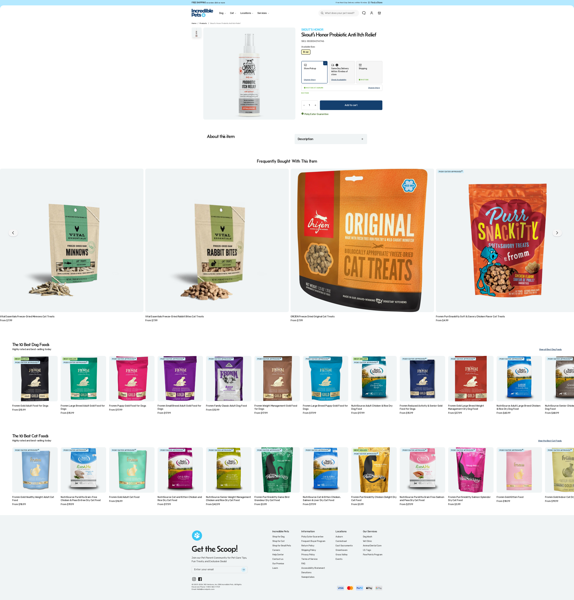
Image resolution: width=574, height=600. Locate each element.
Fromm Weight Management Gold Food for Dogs (275, 407)
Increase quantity (315, 105)
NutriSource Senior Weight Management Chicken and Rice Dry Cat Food (228, 499)
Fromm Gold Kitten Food (510, 497)
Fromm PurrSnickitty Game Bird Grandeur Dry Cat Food (271, 499)
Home (194, 23)
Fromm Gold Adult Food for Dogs (30, 405)
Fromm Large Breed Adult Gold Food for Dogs (83, 407)
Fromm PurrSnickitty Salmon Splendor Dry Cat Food (469, 499)
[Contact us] (364, 13)
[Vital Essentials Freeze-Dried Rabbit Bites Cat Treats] (217, 240)
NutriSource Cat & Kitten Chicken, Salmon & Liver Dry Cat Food (322, 499)
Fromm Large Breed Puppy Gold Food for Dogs (325, 407)
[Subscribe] (243, 569)
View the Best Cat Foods (550, 441)
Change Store (310, 80)
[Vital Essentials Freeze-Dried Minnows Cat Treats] (72, 240)
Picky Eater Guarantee (316, 114)
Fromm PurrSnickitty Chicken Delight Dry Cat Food (373, 499)
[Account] (372, 13)
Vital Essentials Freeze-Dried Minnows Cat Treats (27, 316)
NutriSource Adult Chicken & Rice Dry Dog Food (372, 407)
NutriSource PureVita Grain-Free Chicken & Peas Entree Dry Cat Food (81, 499)
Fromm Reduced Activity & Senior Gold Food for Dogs (421, 407)
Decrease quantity (304, 105)
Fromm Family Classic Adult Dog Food (226, 405)
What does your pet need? (337, 14)
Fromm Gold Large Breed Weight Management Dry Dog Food (466, 407)
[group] (249, 74)
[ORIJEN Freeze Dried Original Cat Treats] (362, 240)
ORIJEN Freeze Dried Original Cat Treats (312, 316)
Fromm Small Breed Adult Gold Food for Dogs (179, 407)
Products (203, 23)
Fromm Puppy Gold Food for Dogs (127, 405)
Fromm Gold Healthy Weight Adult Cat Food (33, 499)
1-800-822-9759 (213, 587)
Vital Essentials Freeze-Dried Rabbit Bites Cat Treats (174, 316)
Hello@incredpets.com (205, 589)
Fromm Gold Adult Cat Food (124, 497)
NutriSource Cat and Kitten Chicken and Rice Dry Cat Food (180, 499)
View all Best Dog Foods (550, 349)
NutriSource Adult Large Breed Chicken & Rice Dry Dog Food (518, 407)
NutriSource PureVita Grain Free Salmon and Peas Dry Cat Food (422, 499)
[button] (314, 72)
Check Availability (338, 80)
